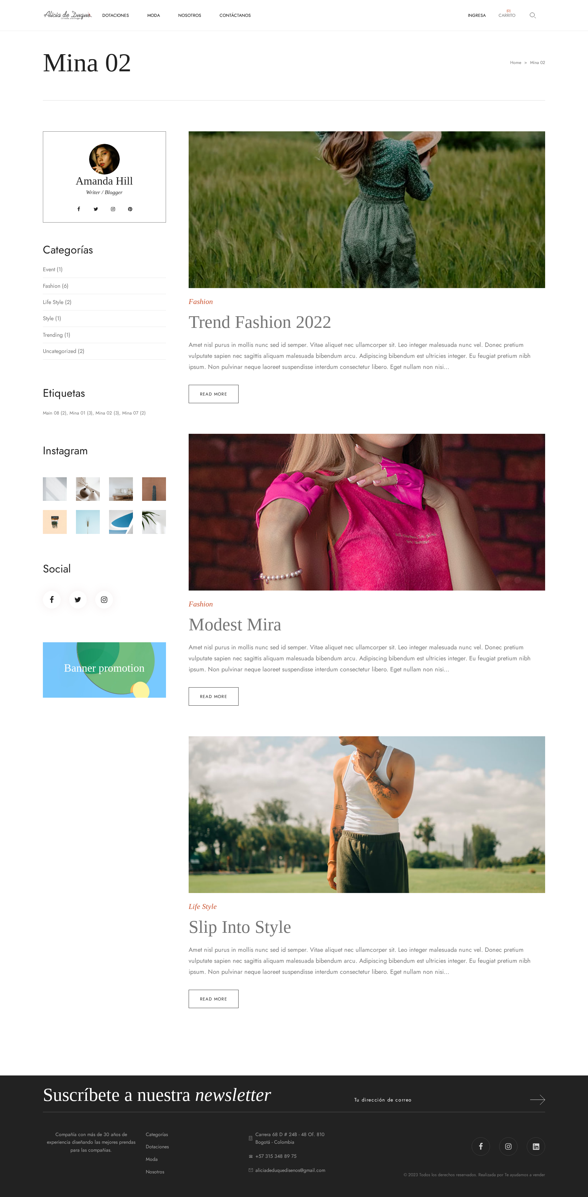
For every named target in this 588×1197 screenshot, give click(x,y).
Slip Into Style (240, 927)
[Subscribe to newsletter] (537, 1099)
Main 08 (54, 413)
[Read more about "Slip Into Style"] (367, 814)
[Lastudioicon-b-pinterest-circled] (130, 209)
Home (515, 62)
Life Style (53, 302)
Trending (53, 335)
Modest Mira (235, 624)
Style (48, 318)
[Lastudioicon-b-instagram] (113, 209)
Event (49, 269)
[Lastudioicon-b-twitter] (95, 209)
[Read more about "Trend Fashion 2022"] (367, 209)
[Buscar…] (533, 15)
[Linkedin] (536, 1146)
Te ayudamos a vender (525, 1175)
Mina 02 (107, 413)
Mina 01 (81, 413)
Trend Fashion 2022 (260, 322)
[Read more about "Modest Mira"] (367, 512)
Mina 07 (134, 413)
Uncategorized (59, 351)
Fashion (51, 286)
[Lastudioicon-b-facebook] (78, 209)
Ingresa (477, 15)
